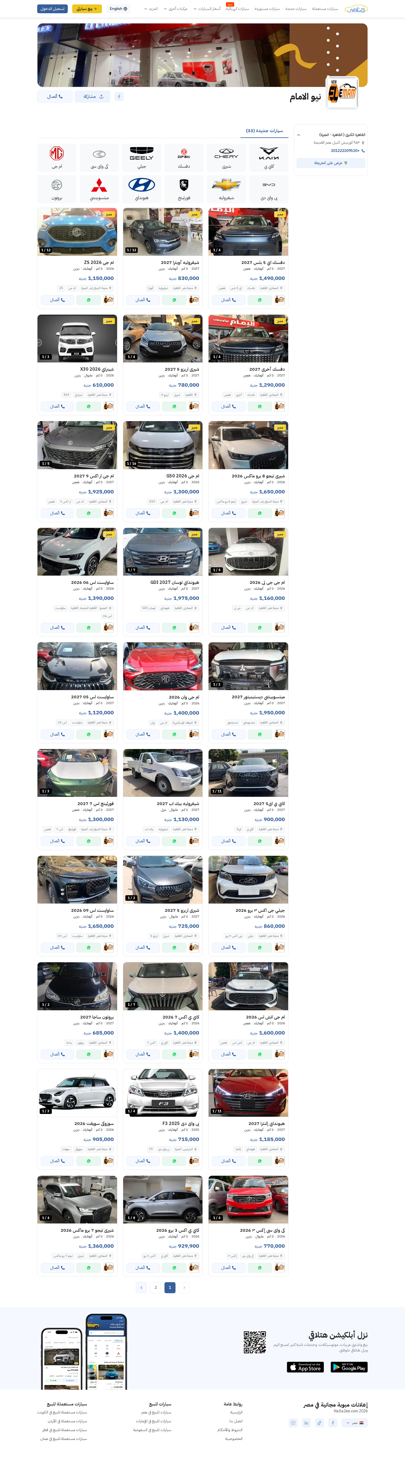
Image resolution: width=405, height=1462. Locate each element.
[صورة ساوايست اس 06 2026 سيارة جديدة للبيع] (77, 552)
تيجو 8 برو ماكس (226, 501)
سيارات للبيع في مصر (156, 1412)
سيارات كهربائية (237, 9)
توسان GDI (148, 608)
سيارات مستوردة (267, 9)
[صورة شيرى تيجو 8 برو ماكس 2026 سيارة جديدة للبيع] (248, 445)
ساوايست (60, 608)
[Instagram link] (293, 1422)
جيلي (250, 936)
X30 (66, 394)
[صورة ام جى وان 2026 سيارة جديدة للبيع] (163, 666)
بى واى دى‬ (163, 1149)
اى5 (239, 829)
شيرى (177, 394)
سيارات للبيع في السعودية (152, 1430)
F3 (151, 1149)
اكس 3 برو (150, 1255)
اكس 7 (151, 1042)
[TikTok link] (319, 1422)
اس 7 (59, 829)
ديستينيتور (233, 722)
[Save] (215, 214)
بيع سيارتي (85, 9)
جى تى (237, 608)
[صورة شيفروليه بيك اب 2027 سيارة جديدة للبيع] (163, 773)
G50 (152, 501)
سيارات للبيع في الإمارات (153, 1421)
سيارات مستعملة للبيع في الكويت (62, 1412)
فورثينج (72, 829)
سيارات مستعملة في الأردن (67, 1421)
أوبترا (150, 288)
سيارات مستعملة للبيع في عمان (63, 1439)
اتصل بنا (235, 1421)
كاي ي (250, 829)
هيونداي (165, 608)
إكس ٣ (232, 1255)
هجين (222, 288)
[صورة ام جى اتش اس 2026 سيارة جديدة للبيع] (248, 986)
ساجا (69, 1042)
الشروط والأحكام (229, 1430)
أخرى (239, 394)
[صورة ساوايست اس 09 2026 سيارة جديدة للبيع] (77, 880)
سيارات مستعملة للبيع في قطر (64, 1430)
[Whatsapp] (260, 300)
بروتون (80, 1042)
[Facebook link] (332, 1422)
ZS (61, 288)
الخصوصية (233, 1439)
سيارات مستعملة (325, 9)
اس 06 (107, 616)
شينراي (78, 394)
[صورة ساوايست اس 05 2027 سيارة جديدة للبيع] (77, 666)
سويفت (66, 1149)
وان (153, 722)
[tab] (264, 131)
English (116, 8)
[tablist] (264, 131)
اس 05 (62, 722)
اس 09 (62, 936)
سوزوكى (78, 1149)
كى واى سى (247, 1255)
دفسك (251, 288)
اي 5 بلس (236, 288)
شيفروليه (163, 288)
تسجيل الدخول (52, 9)
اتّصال (52, 96)
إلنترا (238, 1149)
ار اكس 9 (65, 501)
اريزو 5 (165, 394)
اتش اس (237, 1042)
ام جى (72, 288)
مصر (354, 1422)
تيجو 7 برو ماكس (63, 1255)
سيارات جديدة (296, 9)
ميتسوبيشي (249, 722)
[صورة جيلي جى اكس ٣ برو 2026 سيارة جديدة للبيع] (248, 880)
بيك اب (149, 829)
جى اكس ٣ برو (234, 936)
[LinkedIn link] (306, 1422)
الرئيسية (236, 1412)
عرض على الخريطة (328, 163)
